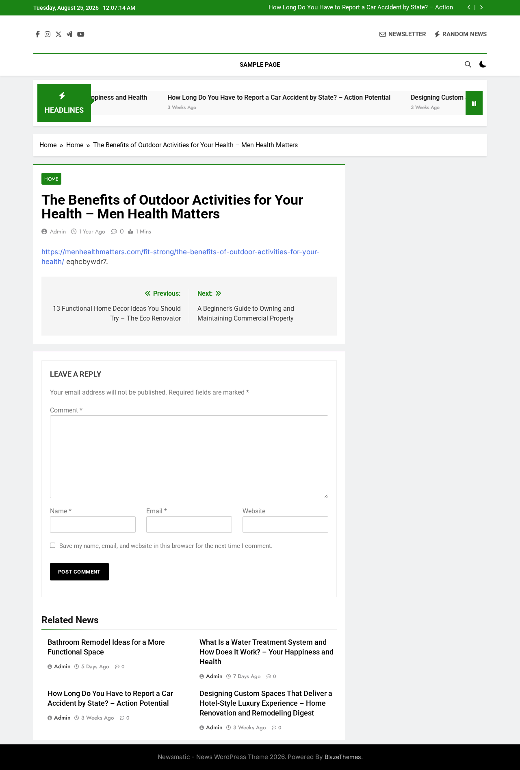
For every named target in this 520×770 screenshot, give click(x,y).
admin (58, 231)
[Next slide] (481, 7)
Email (156, 511)
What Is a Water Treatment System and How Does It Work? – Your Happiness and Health (266, 652)
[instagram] (47, 34)
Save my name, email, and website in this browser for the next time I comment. (166, 546)
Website (254, 511)
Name (61, 511)
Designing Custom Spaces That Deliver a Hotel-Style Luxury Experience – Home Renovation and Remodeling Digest (265, 703)
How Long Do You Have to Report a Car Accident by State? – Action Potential (361, 7)
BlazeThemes (343, 756)
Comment (66, 410)
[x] (58, 34)
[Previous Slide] (469, 7)
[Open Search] (468, 64)
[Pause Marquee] (474, 103)
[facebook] (37, 34)
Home (51, 178)
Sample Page (260, 64)
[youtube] (81, 34)
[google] (69, 34)
